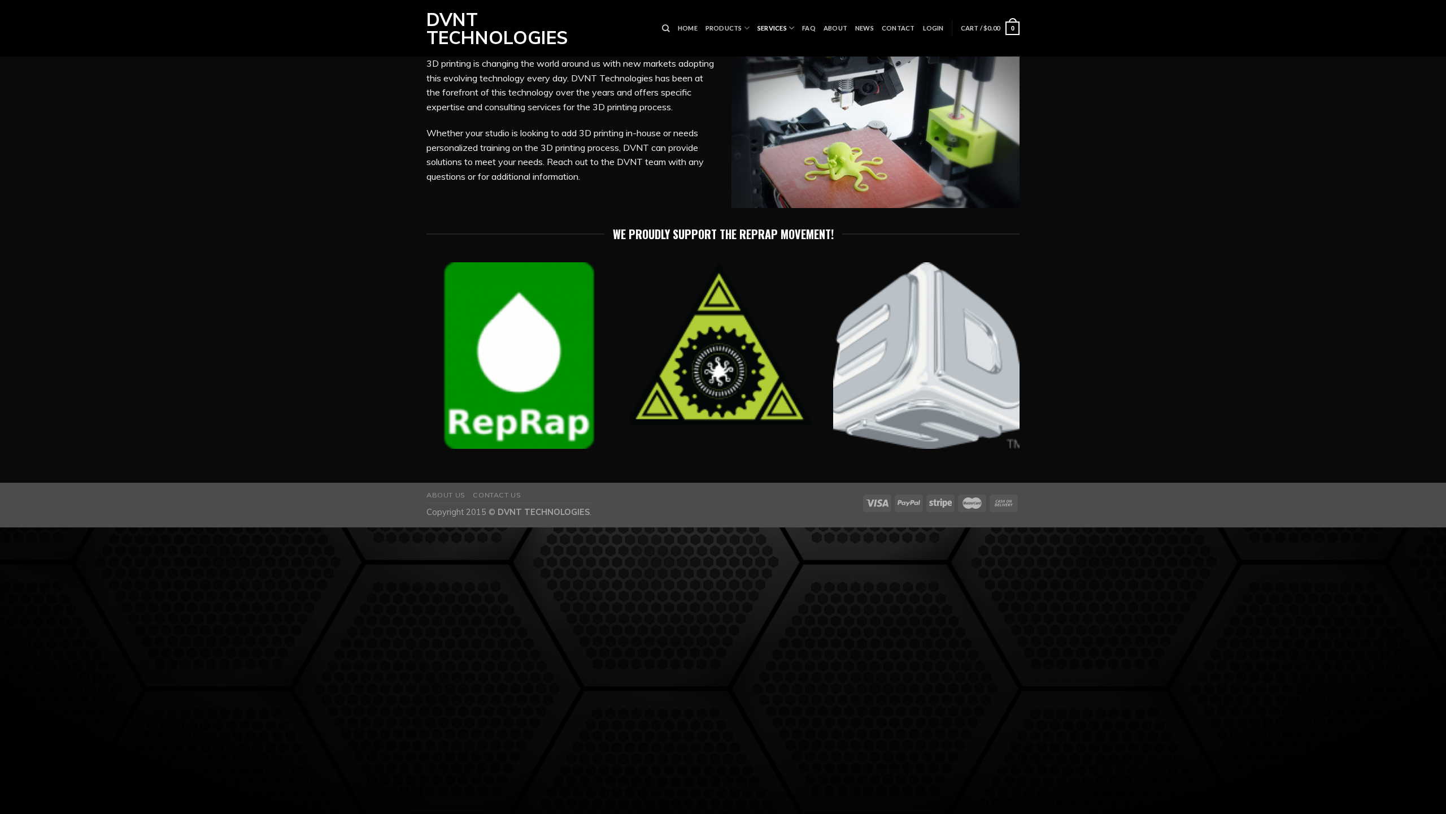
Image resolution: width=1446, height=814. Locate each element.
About (835, 28)
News (864, 28)
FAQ (809, 28)
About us (445, 495)
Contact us (497, 495)
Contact (898, 28)
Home (688, 28)
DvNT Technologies (492, 28)
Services (772, 28)
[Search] (665, 28)
